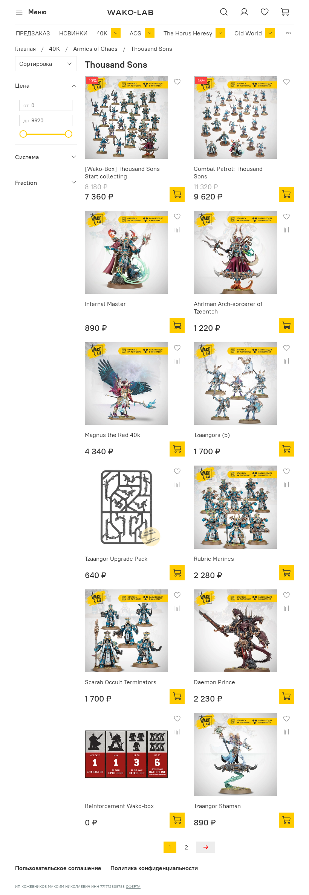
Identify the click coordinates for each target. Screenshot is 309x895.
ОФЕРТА (133, 886)
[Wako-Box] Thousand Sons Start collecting (122, 172)
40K (101, 33)
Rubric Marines (214, 558)
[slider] (23, 134)
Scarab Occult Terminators (120, 682)
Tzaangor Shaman (217, 806)
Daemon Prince (214, 682)
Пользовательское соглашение (58, 868)
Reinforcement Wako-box (119, 806)
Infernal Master (105, 303)
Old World (248, 33)
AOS (135, 33)
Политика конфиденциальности (154, 868)
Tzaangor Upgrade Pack (116, 558)
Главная (25, 48)
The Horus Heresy (188, 33)
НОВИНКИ (73, 33)
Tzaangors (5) (212, 434)
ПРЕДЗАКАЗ (33, 33)
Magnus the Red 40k (112, 434)
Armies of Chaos (95, 48)
